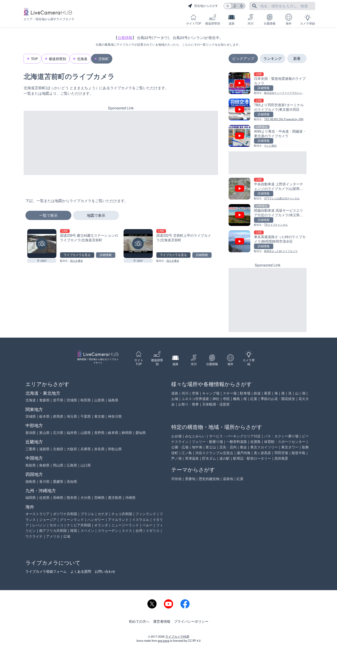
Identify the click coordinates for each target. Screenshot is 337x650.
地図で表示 (96, 215)
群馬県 (58, 416)
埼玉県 (72, 416)
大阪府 (72, 448)
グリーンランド (72, 519)
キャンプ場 (210, 393)
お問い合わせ (105, 571)
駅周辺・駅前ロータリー (252, 458)
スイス (127, 530)
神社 (216, 398)
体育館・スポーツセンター (284, 441)
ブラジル (87, 513)
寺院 (226, 398)
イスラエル (140, 519)
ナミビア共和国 (79, 524)
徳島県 (30, 481)
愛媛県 (58, 481)
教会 (243, 446)
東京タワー (289, 446)
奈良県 (99, 448)
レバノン (39, 524)
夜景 (267, 393)
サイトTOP (193, 23)
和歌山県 (115, 448)
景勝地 (190, 478)
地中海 (197, 446)
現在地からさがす (206, 6)
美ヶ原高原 (262, 452)
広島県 (72, 465)
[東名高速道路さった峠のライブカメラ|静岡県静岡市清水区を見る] (268, 242)
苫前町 (103, 58)
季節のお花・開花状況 (278, 398)
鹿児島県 (115, 497)
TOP (34, 58)
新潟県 (30, 432)
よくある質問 (80, 571)
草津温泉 (192, 458)
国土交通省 (76, 260)
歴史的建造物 (209, 478)
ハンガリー (96, 519)
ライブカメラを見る (77, 255)
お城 (174, 398)
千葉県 (85, 416)
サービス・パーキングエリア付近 (235, 435)
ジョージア (47, 519)
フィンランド (145, 513)
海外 (289, 23)
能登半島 (298, 452)
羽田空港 (281, 452)
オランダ (101, 524)
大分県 (85, 497)
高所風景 (281, 458)
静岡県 (127, 432)
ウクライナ (34, 536)
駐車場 (245, 393)
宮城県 (72, 399)
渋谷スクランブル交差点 (214, 452)
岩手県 (58, 399)
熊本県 (72, 497)
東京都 (99, 416)
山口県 (85, 465)
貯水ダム (209, 458)
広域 (66, 536)
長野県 (99, 432)
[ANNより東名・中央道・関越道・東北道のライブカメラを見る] (268, 136)
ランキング (272, 58)
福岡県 (30, 497)
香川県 (44, 481)
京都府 (58, 448)
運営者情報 (161, 621)
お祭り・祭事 (188, 404)
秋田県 (85, 399)
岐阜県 (113, 432)
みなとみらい (195, 435)
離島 (236, 398)
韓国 (73, 530)
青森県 (44, 399)
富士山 (211, 446)
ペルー (147, 524)
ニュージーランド (125, 524)
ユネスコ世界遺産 (195, 398)
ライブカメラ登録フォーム (46, 571)
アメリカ (53, 536)
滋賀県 (44, 448)
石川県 (58, 432)
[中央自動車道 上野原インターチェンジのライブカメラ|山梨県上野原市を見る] (268, 189)
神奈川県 (115, 416)
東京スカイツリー (264, 446)
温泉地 (228, 478)
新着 (297, 58)
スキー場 (230, 393)
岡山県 (58, 465)
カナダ (103, 513)
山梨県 (85, 432)
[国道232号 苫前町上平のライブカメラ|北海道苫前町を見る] (138, 243)
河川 (251, 23)
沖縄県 (130, 497)
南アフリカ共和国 (53, 530)
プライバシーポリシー (191, 621)
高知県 (72, 481)
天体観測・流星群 (216, 404)
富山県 (44, 432)
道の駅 (224, 458)
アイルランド (118, 519)
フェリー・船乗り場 (207, 441)
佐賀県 (44, 497)
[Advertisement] (121, 143)
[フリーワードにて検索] (254, 6)
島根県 (44, 465)
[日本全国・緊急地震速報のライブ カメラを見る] (268, 83)
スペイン (87, 530)
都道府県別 (212, 23)
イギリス (153, 530)
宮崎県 (99, 497)
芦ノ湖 (176, 458)
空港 (195, 393)
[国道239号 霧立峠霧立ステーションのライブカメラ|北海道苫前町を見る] (41, 243)
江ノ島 (187, 452)
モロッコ (56, 524)
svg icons (163, 641)
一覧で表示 (48, 215)
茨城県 (30, 416)
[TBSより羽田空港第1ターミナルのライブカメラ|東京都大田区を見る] (268, 110)
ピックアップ (243, 58)
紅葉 (253, 398)
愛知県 (140, 432)
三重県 (30, 448)
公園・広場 (179, 446)
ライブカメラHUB (177, 636)
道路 (232, 23)
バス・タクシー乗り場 (281, 435)
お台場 (176, 435)
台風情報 (270, 23)
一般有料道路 (236, 441)
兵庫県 (85, 448)
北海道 (82, 58)
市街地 (176, 478)
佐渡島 (255, 441)
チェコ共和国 (121, 513)
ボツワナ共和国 (65, 513)
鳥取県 (30, 465)
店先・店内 (228, 446)
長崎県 (58, 497)
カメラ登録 (307, 23)
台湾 (138, 530)
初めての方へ (139, 621)
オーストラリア (37, 513)
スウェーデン (108, 530)
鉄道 (257, 393)
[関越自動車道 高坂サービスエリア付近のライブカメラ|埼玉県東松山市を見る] (268, 215)
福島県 (113, 399)
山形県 (99, 399)
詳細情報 (106, 255)
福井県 (72, 432)
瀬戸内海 (243, 452)
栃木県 (44, 416)
